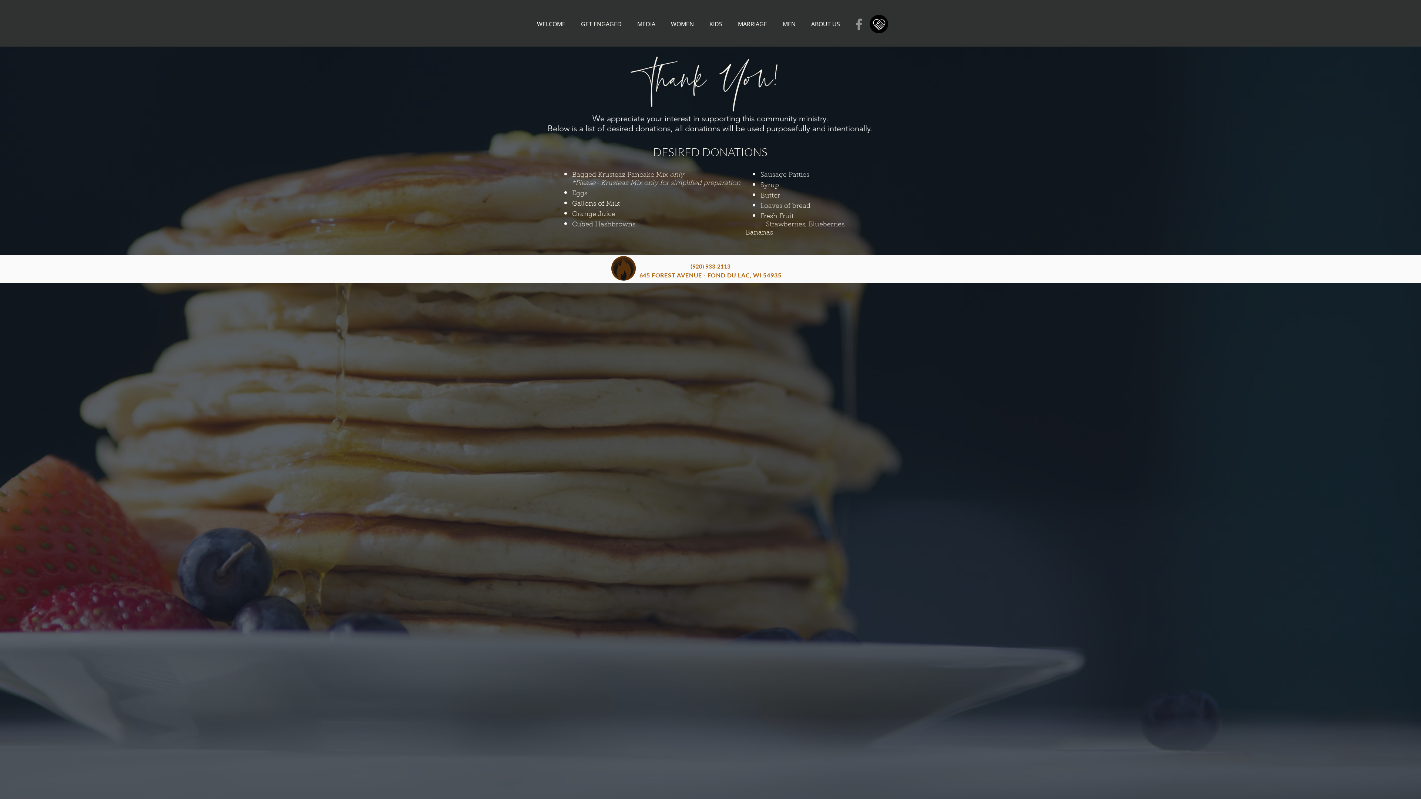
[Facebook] (859, 24)
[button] (601, 24)
